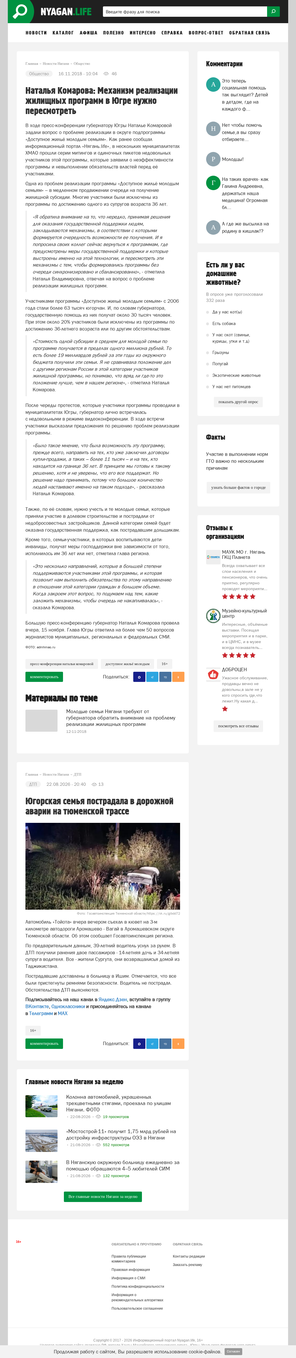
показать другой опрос (238, 402)
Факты (215, 437)
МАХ (62, 1013)
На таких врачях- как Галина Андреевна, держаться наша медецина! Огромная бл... (245, 193)
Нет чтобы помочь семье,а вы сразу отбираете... (242, 132)
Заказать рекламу (187, 1265)
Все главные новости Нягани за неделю (103, 1196)
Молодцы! (233, 159)
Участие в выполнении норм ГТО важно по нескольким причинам (237, 461)
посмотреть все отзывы (238, 726)
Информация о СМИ (128, 1278)
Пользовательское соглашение (137, 1308)
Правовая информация (131, 1270)
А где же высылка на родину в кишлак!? (245, 227)
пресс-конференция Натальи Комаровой (61, 664)
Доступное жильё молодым (127, 664)
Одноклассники (68, 1006)
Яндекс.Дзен (113, 999)
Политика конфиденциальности (138, 1286)
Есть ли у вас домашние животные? (225, 274)
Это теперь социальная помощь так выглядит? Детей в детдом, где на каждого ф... (245, 95)
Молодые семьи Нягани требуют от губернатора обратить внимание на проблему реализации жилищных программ (120, 717)
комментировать (44, 677)
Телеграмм (41, 1013)
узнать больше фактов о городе (238, 487)
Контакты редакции (189, 1256)
